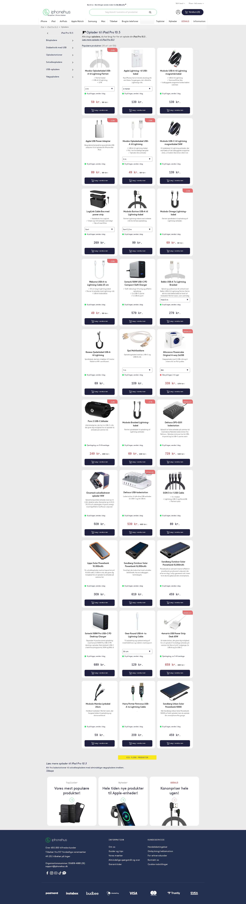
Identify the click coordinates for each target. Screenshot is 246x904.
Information (199, 21)
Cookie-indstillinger (158, 864)
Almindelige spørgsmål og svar (124, 860)
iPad (53, 21)
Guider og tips (116, 851)
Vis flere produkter (137, 757)
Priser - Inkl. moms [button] (195, 3)
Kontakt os (153, 860)
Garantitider (115, 864)
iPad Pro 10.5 (52, 27)
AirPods (63, 21)
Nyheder (173, 21)
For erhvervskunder (157, 856)
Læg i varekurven (101, 110)
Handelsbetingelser (157, 847)
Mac (103, 21)
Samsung (92, 21)
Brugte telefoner (130, 21)
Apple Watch (77, 21)
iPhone (44, 21)
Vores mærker (116, 856)
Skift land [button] (179, 3)
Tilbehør (113, 21)
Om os (112, 847)
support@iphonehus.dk (56, 867)
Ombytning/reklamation (160, 851)
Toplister (160, 21)
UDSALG (185, 21)
